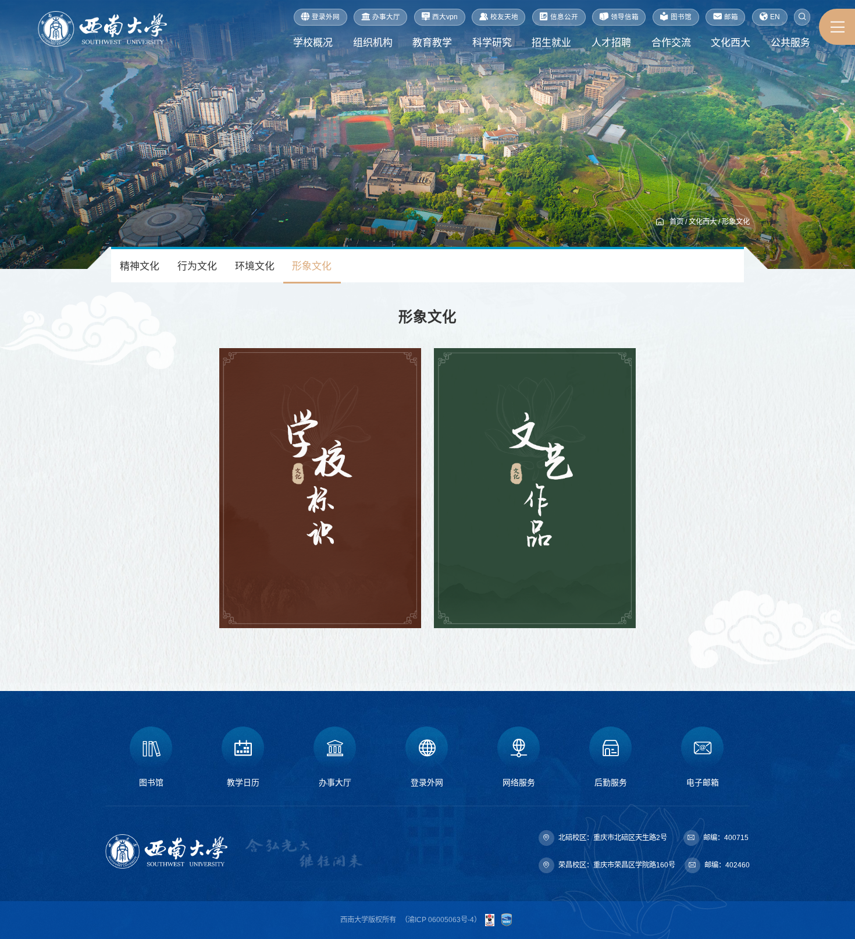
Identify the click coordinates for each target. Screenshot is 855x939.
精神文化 (139, 266)
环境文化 (255, 266)
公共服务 (790, 42)
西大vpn (445, 16)
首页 (676, 222)
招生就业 (551, 42)
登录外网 (326, 16)
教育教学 (432, 42)
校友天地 (504, 16)
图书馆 (681, 16)
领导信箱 (625, 16)
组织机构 (373, 42)
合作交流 (671, 42)
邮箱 (731, 16)
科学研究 (492, 42)
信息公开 (564, 16)
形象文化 (736, 222)
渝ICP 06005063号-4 (441, 920)
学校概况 (313, 42)
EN (775, 16)
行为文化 (197, 266)
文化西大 (730, 42)
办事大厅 (386, 16)
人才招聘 (611, 42)
